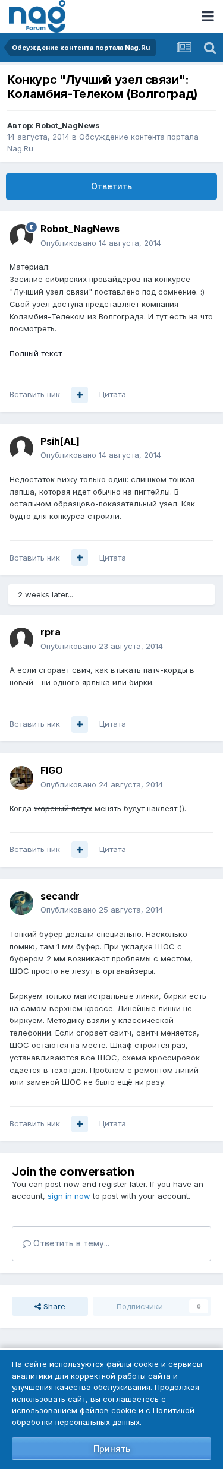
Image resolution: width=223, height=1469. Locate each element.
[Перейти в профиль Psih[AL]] (21, 448)
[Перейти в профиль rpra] (21, 639)
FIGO (51, 770)
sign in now (69, 1196)
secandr (60, 896)
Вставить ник (35, 394)
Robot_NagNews (68, 125)
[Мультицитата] (79, 395)
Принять (111, 1448)
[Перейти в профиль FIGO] (21, 778)
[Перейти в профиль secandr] (21, 903)
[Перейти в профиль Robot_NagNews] (21, 236)
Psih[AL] (60, 441)
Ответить (111, 186)
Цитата (112, 394)
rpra (50, 632)
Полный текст (36, 353)
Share (53, 1306)
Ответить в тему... (70, 1243)
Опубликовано (100, 243)
